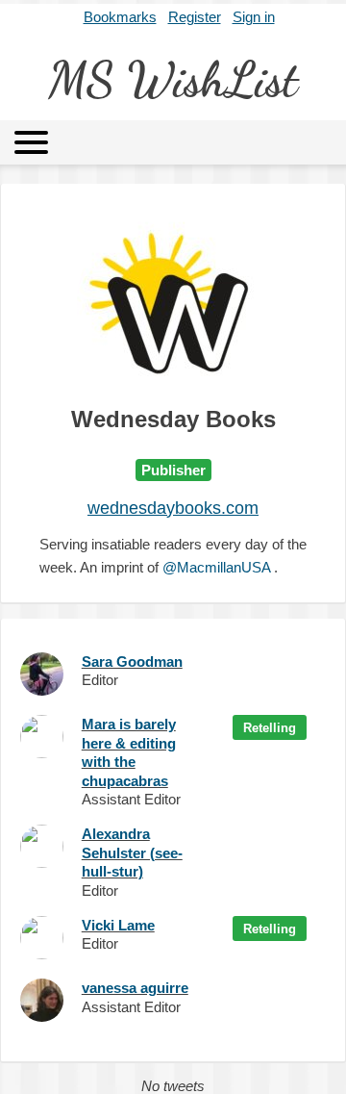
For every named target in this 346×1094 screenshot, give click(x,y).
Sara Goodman (132, 661)
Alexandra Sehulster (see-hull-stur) (132, 852)
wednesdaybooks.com (173, 508)
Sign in (254, 17)
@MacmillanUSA (216, 567)
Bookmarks (120, 17)
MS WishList (173, 80)
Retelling (269, 728)
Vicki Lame (118, 925)
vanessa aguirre (135, 988)
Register (194, 17)
